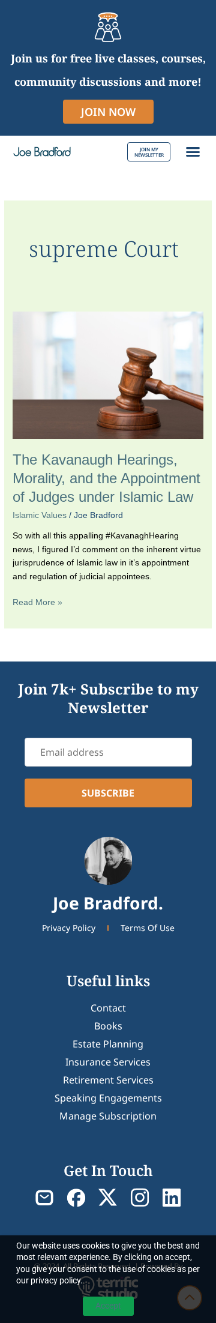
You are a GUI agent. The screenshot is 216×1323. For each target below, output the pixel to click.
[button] (193, 151)
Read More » (37, 601)
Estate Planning (108, 1043)
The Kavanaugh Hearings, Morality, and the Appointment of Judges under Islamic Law (106, 478)
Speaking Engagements (108, 1098)
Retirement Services (108, 1079)
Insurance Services (108, 1061)
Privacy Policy (68, 927)
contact (108, 1007)
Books (108, 1025)
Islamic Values (40, 515)
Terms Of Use (148, 927)
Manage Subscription (108, 1116)
